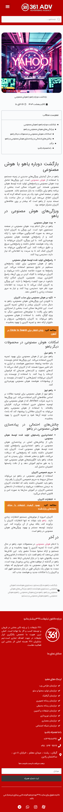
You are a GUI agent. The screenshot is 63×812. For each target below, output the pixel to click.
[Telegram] (19, 807)
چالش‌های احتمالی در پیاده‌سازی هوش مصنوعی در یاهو (28, 138)
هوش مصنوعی (38, 180)
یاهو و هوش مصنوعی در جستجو (35, 596)
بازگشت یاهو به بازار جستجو (45, 585)
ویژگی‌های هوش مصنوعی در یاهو (38, 129)
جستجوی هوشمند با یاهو (38, 588)
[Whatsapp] (27, 807)
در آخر (52, 143)
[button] (7, 6)
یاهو (44, 520)
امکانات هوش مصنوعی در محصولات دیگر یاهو (30, 134)
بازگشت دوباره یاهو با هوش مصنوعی (40, 124)
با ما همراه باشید (44, 148)
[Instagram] (35, 807)
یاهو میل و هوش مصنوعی (31, 592)
